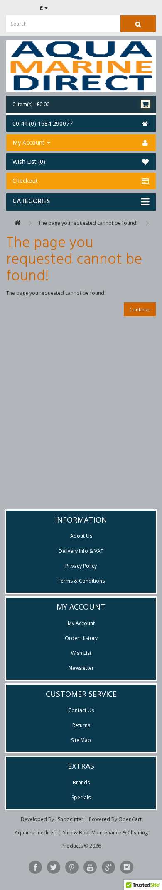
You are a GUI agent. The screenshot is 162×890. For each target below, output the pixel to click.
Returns (81, 725)
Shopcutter (70, 819)
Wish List (81, 653)
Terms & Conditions (81, 580)
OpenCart (130, 819)
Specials (81, 797)
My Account (81, 623)
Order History (81, 638)
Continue (139, 309)
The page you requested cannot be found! (87, 222)
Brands (81, 782)
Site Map (81, 740)
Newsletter (81, 667)
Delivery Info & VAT (81, 550)
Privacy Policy (81, 565)
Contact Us (81, 710)
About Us (81, 536)
